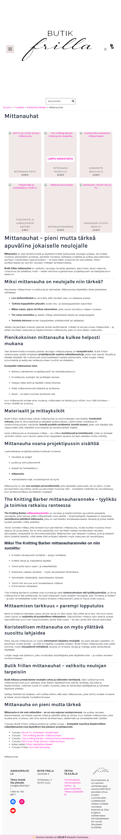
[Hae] (73, 101)
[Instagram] (21, 801)
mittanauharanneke (38, 513)
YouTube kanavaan (39, 747)
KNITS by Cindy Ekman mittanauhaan (43, 741)
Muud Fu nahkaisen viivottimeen (40, 732)
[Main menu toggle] (10, 49)
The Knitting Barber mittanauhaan (41, 735)
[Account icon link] (105, 49)
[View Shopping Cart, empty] (112, 49)
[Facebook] (13, 801)
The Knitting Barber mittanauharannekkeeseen (48, 738)
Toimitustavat (72, 779)
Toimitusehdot (72, 782)
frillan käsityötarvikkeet (39, 744)
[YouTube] (13, 810)
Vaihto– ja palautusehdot (72, 787)
